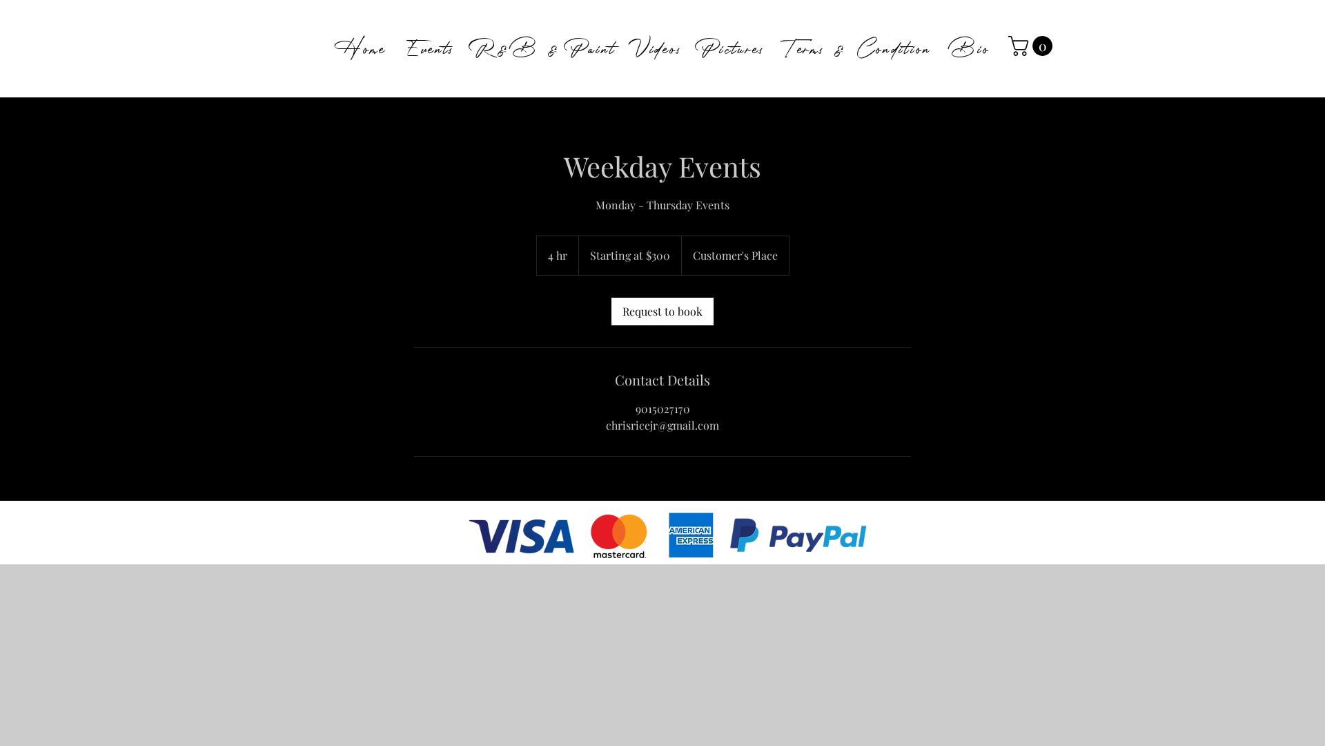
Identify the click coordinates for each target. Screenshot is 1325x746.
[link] (662, 311)
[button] (1032, 46)
